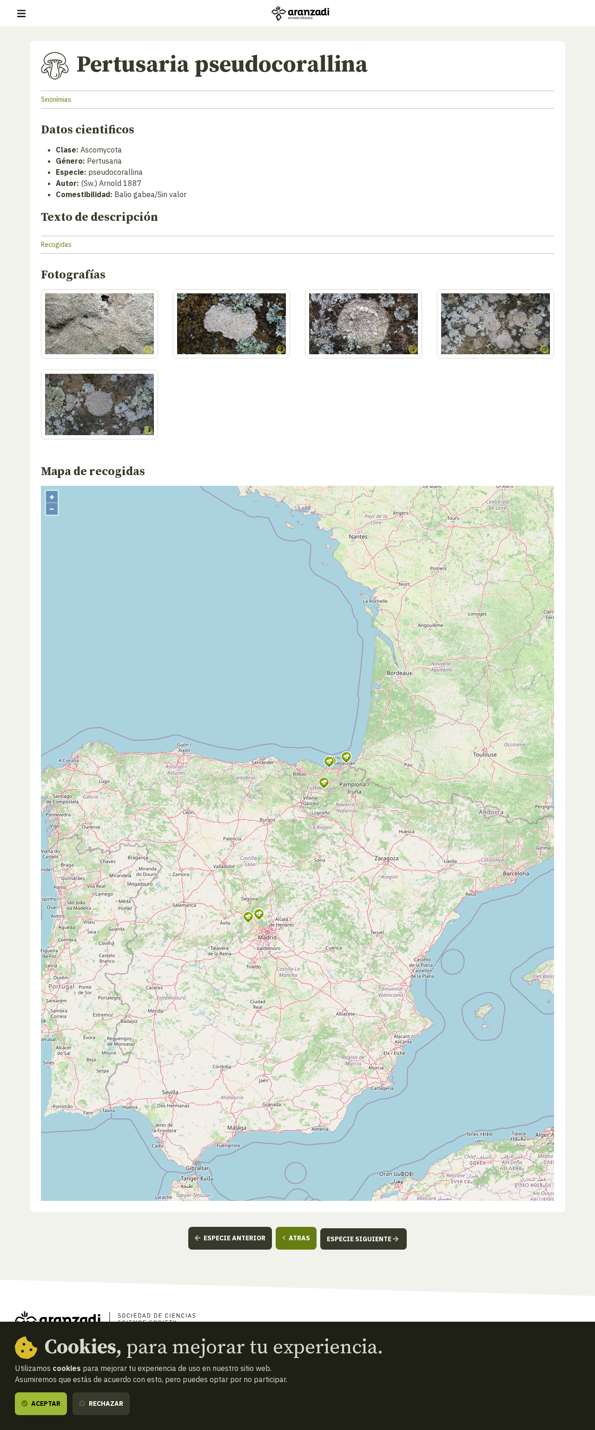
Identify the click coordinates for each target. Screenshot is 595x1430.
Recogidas (56, 244)
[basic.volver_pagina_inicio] (300, 13)
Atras (298, 1238)
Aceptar (45, 1403)
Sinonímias (56, 99)
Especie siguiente (360, 1239)
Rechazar (105, 1403)
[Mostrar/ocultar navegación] (21, 13)
